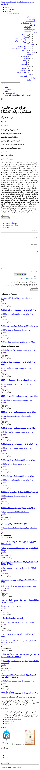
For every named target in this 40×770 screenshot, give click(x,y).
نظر (37, 251)
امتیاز (37, 271)
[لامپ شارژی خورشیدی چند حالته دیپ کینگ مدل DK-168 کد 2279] (20, 663)
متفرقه (3, 352)
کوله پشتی (23, 76)
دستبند (24, 60)
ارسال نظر (34, 289)
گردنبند (24, 62)
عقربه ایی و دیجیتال (24, 50)
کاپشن (29, 54)
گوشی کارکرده (26, 23)
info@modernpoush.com (13, 719)
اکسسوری (27, 58)
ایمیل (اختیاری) (34, 244)
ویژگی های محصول (11, 225)
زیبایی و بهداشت (25, 70)
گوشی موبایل (30, 21)
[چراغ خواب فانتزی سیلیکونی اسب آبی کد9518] (17, 314)
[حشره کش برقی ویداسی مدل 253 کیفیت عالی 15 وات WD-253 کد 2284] (20, 642)
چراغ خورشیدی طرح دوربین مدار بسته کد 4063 (20, 693)
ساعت (33, 44)
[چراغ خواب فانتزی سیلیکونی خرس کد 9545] (16, 400)
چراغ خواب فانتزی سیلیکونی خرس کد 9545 (18, 412)
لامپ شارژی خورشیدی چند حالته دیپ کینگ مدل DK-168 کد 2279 (18, 676)
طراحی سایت (16, 767)
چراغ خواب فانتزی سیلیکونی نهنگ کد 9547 (18, 380)
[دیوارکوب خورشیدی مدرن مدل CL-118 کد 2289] (18, 622)
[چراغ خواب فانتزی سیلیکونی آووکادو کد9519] (16, 298)
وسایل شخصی (30, 52)
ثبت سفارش (5, 217)
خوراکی (32, 25)
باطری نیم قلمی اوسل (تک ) (12, 618)
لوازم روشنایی (26, 36)
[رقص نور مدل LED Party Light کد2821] (15, 512)
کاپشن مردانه (22, 56)
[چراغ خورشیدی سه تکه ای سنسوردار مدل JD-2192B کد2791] (20, 550)
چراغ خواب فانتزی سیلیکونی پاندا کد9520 (17, 476)
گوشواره (24, 64)
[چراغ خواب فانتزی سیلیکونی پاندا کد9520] (15, 464)
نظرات (7, 227)
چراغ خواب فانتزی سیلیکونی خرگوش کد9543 (19, 444)
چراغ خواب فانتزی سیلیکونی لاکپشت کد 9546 (19, 396)
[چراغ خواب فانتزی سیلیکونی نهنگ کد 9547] (16, 368)
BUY (33, 78)
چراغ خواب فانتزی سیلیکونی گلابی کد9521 (18, 460)
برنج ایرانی (27, 27)
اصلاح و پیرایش (22, 72)
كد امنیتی (36, 276)
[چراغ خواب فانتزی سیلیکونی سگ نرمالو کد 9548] (18, 350)
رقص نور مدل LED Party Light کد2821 (17, 523)
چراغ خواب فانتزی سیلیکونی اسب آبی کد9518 (19, 326)
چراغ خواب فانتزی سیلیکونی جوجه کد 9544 (18, 428)
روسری (24, 68)
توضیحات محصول (11, 223)
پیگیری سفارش (6, 763)
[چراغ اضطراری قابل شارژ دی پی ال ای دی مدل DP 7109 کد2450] (20, 588)
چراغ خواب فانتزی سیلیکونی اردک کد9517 (18, 342)
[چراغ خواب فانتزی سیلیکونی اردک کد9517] (16, 330)
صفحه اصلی (31, 17)
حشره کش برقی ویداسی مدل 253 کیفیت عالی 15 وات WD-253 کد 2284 (20, 655)
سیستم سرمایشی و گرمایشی (21, 40)
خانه (33, 33)
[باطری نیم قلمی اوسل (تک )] (11, 606)
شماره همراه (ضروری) (33, 237)
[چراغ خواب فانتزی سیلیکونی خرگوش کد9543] (17, 432)
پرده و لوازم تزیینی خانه (23, 38)
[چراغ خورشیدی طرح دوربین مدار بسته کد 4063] (17, 681)
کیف (29, 74)
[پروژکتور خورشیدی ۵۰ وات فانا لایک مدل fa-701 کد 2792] (20, 529)
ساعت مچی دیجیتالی (24, 46)
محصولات (8, 89)
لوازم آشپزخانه (26, 35)
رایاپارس (4, 767)
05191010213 (9, 7)
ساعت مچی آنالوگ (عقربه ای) (21, 48)
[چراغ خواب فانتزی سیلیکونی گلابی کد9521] (16, 448)
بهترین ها (32, 19)
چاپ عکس (27, 31)
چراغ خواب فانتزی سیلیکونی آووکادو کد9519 (19, 310)
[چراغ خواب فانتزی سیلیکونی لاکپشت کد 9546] (17, 384)
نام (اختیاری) (35, 230)
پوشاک (28, 66)
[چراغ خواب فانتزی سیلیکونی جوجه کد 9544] (16, 416)
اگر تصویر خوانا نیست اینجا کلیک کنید (29, 278)
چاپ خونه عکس (29, 29)
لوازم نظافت (26, 42)
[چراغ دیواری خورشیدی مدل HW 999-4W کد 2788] (18, 568)
